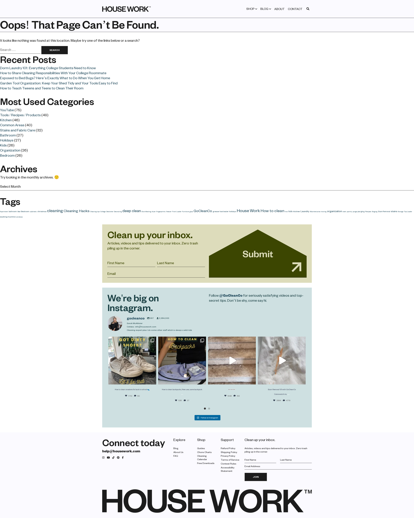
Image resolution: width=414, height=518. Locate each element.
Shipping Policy (229, 452)
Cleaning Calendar (202, 457)
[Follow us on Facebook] (123, 457)
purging (361, 211)
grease (216, 211)
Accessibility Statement (227, 469)
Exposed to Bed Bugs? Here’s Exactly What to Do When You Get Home (55, 78)
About (279, 9)
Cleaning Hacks (76, 210)
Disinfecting (146, 211)
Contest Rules (228, 463)
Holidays (6, 140)
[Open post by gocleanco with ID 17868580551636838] (282, 360)
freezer (168, 211)
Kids (3, 145)
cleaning (55, 210)
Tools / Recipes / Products (20, 115)
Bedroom (7, 155)
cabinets (33, 211)
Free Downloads (205, 463)
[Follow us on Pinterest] (118, 457)
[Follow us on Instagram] (103, 457)
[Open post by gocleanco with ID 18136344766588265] (182, 360)
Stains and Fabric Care (17, 130)
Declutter (109, 211)
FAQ (175, 455)
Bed (18, 211)
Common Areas (12, 125)
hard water (224, 211)
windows (19, 217)
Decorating (118, 211)
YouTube (7, 110)
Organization (10, 150)
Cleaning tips (95, 211)
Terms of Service (230, 459)
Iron (286, 211)
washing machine (8, 216)
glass (191, 211)
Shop (250, 9)
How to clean (272, 210)
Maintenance (315, 211)
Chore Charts (204, 452)
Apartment (4, 211)
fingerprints (161, 211)
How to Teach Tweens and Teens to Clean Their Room (41, 88)
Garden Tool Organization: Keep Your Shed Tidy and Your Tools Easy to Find (59, 83)
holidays (232, 211)
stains (394, 211)
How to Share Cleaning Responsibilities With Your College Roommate (53, 72)
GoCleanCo (203, 210)
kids (291, 211)
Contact (295, 9)
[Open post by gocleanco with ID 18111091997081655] (232, 360)
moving (323, 211)
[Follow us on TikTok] (113, 457)
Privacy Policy (228, 455)
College (103, 211)
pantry (349, 211)
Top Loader (408, 211)
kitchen (296, 211)
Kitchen (6, 120)
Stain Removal (384, 211)
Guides (201, 448)
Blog (264, 9)
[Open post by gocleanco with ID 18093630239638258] (132, 360)
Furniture (185, 211)
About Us (178, 452)
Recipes (368, 211)
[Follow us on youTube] (108, 457)
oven (344, 211)
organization (334, 211)
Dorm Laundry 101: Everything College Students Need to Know (48, 67)
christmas (41, 211)
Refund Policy (228, 448)
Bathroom (8, 135)
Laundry (305, 211)
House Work (248, 210)
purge (355, 211)
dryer (154, 211)
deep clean (131, 210)
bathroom (13, 211)
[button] (205, 408)
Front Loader (176, 211)
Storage (400, 211)
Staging (374, 211)
